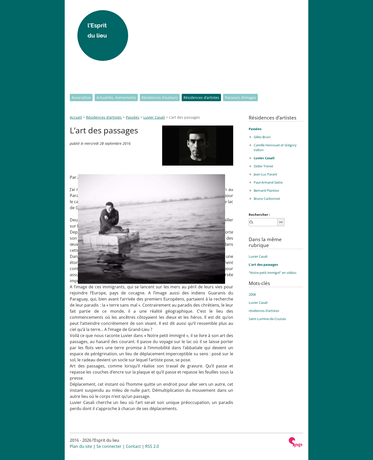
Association (81, 97)
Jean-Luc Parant (265, 174)
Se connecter (109, 446)
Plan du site (81, 446)
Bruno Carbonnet (267, 198)
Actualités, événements (116, 97)
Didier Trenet (263, 166)
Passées (132, 117)
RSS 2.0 (152, 446)
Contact (133, 446)
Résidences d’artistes (201, 97)
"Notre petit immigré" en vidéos (272, 272)
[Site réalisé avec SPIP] (295, 442)
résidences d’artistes (264, 310)
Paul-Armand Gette (268, 182)
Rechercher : (259, 214)
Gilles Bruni (262, 137)
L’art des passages (263, 264)
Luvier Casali (154, 117)
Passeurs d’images (240, 97)
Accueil (76, 117)
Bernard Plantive (266, 190)
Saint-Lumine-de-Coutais (267, 318)
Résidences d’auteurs (160, 97)
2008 (252, 294)
